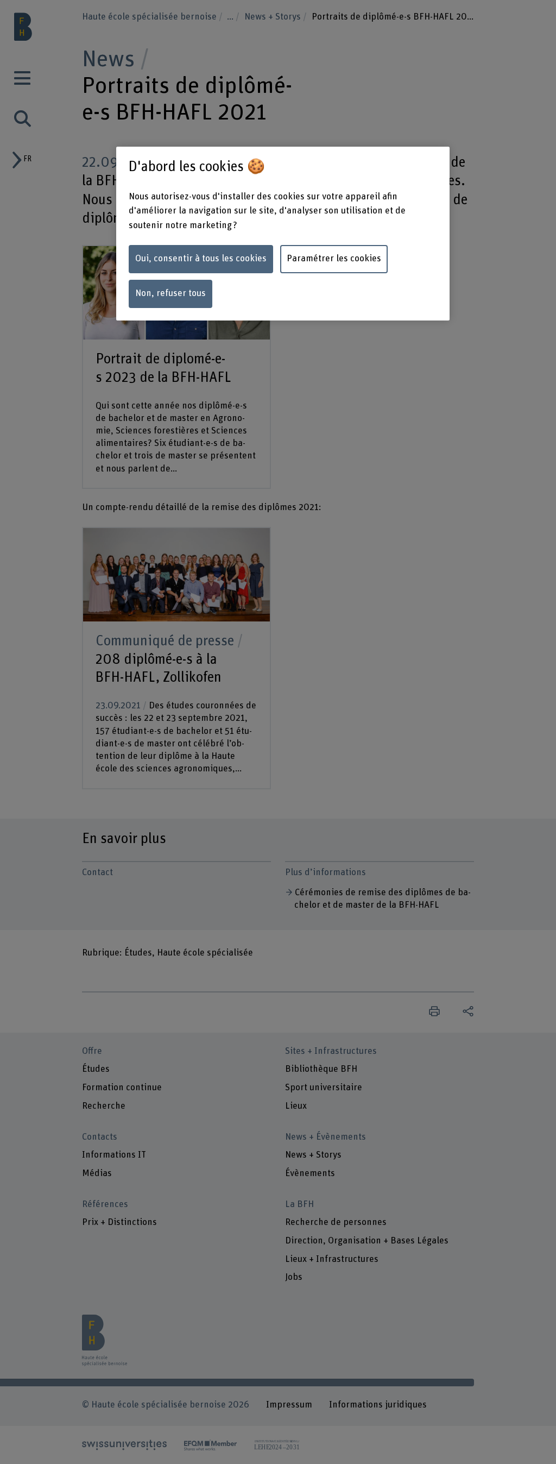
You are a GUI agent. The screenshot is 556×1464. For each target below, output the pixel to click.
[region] (283, 234)
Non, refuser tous (170, 293)
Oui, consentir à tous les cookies (201, 258)
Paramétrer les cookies (334, 258)
